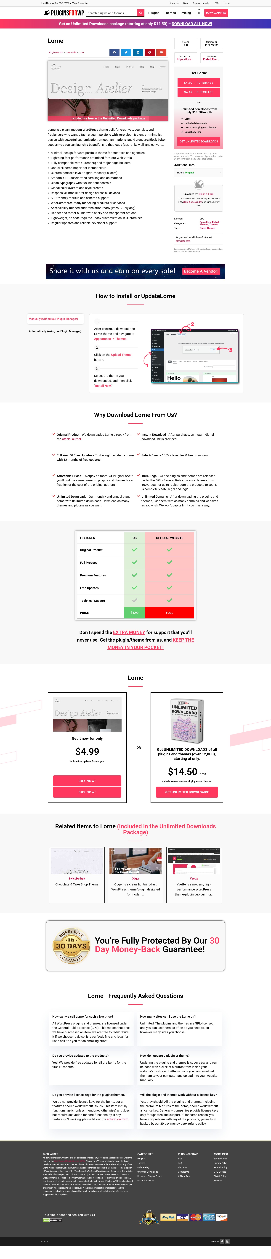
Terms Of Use (220, 1158)
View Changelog (80, 3)
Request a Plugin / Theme (149, 1176)
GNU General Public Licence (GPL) (69, 1161)
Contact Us (183, 1172)
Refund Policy (220, 1167)
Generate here (183, 241)
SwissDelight (77, 878)
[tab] (55, 319)
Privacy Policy (220, 1163)
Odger (135, 878)
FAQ (217, 3)
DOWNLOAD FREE (216, 12)
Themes (213, 224)
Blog (185, 3)
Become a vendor (145, 1180)
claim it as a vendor (192, 202)
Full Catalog (143, 1167)
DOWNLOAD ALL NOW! (192, 23)
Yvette (194, 878)
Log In (226, 3)
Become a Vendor (201, 3)
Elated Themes (212, 59)
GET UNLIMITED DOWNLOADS (199, 141)
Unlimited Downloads (147, 1172)
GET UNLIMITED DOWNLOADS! (187, 792)
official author (71, 439)
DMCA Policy (220, 1176)
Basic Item (205, 222)
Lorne (81, 52)
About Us (174, 3)
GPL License (220, 1172)
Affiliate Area (184, 1176)
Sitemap (218, 1180)
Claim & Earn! (206, 194)
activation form (117, 1119)
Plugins (141, 1158)
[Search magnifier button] (140, 12)
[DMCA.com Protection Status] (52, 1220)
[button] (114, 52)
